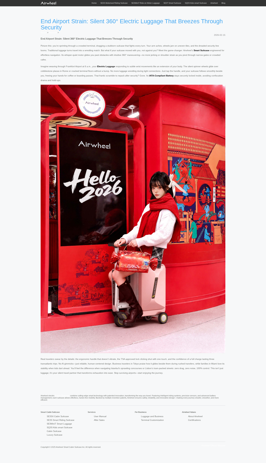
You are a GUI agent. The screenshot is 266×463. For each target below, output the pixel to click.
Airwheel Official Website (213, 445)
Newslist (53, 32)
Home (94, 3)
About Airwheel (195, 416)
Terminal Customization (152, 420)
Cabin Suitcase (62, 395)
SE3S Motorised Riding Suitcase (114, 3)
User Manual (100, 416)
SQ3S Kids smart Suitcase (196, 3)
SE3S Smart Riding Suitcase (60, 420)
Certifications (194, 420)
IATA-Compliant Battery (161, 75)
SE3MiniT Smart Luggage (59, 423)
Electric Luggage (106, 66)
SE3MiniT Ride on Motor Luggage (145, 3)
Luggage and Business (152, 416)
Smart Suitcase (201, 50)
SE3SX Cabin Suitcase (58, 416)
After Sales (99, 420)
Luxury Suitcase (54, 435)
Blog (223, 3)
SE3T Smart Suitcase (172, 3)
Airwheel (214, 3)
